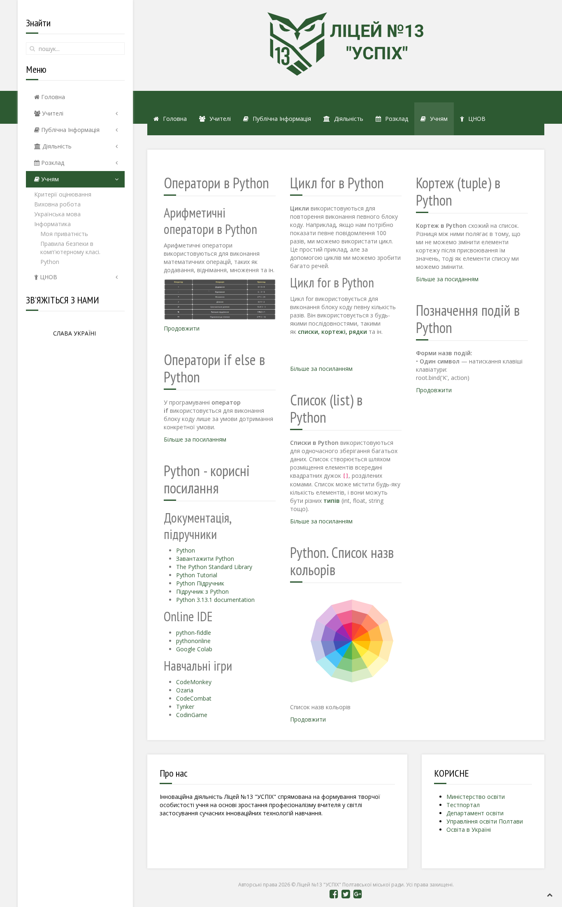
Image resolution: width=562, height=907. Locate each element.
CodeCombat (193, 698)
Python (49, 262)
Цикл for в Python (337, 182)
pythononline (193, 641)
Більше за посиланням (195, 439)
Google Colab (194, 649)
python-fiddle (193, 632)
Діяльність (56, 146)
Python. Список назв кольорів (342, 561)
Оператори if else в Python (214, 368)
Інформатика (52, 224)
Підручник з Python (202, 591)
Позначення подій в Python (468, 319)
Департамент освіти (475, 813)
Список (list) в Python (326, 408)
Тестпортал (463, 805)
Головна (52, 97)
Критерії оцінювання (62, 194)
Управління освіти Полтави (484, 821)
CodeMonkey (193, 682)
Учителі (51, 113)
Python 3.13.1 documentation (215, 600)
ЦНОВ (47, 277)
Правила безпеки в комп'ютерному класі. (70, 248)
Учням (49, 179)
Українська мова (57, 214)
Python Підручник (200, 583)
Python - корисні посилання (207, 479)
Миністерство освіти (475, 797)
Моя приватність (64, 234)
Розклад (51, 163)
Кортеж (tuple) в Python (458, 191)
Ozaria (184, 690)
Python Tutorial (196, 575)
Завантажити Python (205, 558)
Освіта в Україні (468, 829)
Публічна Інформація (69, 130)
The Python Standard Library (214, 567)
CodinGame (191, 715)
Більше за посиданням (447, 279)
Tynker (185, 706)
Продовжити (182, 328)
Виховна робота (57, 204)
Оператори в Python (216, 182)
